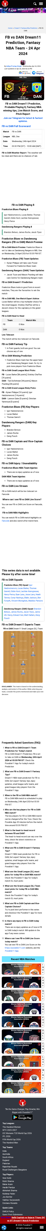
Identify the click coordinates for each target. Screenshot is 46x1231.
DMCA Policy (8, 1211)
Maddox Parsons (35, 601)
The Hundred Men (10, 1143)
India (4, 1151)
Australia (6, 1154)
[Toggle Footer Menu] (42, 1227)
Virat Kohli (6, 1178)
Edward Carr (18, 615)
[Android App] (22, 1120)
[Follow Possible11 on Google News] (24, 73)
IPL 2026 (6, 1136)
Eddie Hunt (15, 591)
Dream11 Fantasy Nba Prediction (25, 28)
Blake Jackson (30, 598)
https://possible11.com (15, 948)
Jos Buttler (7, 1197)
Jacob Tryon (28, 612)
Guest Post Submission (12, 1214)
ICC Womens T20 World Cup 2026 (17, 1133)
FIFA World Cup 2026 (11, 1139)
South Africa (7, 1157)
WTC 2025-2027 (9, 1130)
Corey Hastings (17, 598)
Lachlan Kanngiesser (30, 591)
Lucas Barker (23, 588)
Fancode (5, 521)
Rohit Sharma (8, 1181)
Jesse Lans (30, 594)
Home (10, 28)
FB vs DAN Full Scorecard (16, 126)
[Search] (36, 4)
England (5, 1160)
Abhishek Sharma (9, 1190)
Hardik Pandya (8, 1187)
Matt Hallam (29, 615)
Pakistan (6, 1163)
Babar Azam (7, 1184)
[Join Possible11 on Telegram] (37, 73)
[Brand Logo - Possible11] (22, 1106)
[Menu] (41, 4)
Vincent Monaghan (19, 601)
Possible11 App (12, 951)
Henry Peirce (9, 594)
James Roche (17, 612)
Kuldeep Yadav (8, 1194)
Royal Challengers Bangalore (14, 1170)
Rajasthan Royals (9, 1167)
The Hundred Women (11, 1127)
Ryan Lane (20, 594)
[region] (23, 177)
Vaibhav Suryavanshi (11, 1200)
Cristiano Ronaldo (9, 1203)
